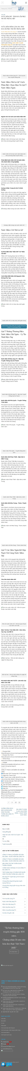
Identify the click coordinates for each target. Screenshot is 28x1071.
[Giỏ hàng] (26, 3)
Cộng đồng (5, 832)
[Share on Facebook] (8, 803)
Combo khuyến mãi (8, 913)
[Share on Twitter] (12, 803)
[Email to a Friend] (16, 803)
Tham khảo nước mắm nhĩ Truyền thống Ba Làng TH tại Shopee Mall (14, 326)
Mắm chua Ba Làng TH (9, 910)
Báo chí (4, 829)
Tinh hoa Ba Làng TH (8, 898)
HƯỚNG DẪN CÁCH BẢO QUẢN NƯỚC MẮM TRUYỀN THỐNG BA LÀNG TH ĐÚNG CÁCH (7, 812)
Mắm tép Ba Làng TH (8, 907)
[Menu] (2, 3)
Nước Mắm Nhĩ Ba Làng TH (9, 31)
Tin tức (3, 14)
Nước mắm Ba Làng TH (9, 901)
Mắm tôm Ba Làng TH (9, 904)
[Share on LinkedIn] (19, 803)
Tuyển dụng (5, 844)
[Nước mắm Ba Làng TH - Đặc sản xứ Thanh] (14, 2)
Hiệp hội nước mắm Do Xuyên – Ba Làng (12, 835)
